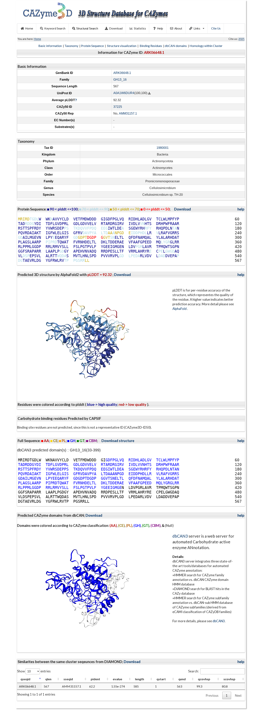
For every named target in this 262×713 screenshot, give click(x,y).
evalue (117, 679)
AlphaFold (179, 309)
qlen (48, 679)
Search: (193, 671)
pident (95, 679)
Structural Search (87, 28)
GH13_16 (120, 79)
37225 (117, 106)
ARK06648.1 (122, 72)
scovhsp (229, 679)
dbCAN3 (180, 536)
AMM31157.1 (128, 113)
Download (116, 28)
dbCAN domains (176, 45)
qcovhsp (204, 679)
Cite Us (216, 28)
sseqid (68, 679)
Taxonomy (71, 45)
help (240, 209)
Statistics (140, 28)
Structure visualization (122, 45)
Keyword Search (54, 28)
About (178, 28)
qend (182, 679)
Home (29, 28)
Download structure (117, 441)
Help (160, 28)
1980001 (163, 147)
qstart (161, 679)
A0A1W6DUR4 (123, 93)
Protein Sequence (92, 45)
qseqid (25, 679)
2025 (241, 38)
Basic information (50, 45)
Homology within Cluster (206, 45)
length (139, 679)
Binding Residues (151, 45)
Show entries (34, 671)
